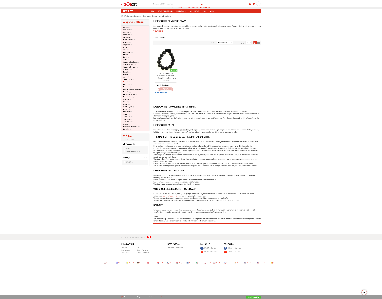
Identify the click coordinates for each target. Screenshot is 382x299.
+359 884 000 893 (205, 8)
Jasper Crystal (128, 79)
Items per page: (240, 43)
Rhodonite (127, 112)
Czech (171, 263)
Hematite (127, 72)
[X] (122, 297)
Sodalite (126, 114)
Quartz (126, 104)
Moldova (275, 263)
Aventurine (127, 37)
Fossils (126, 57)
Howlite (126, 74)
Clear (145, 144)
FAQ (138, 248)
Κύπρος (239, 263)
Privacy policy (125, 250)
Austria (152, 263)
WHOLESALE (194, 11)
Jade (126, 77)
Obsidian (127, 99)
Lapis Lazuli (127, 84)
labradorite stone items (171, 196)
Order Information (142, 250)
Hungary (181, 263)
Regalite (126, 109)
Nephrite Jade (128, 97)
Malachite (127, 87)
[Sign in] (250, 3)
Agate (126, 27)
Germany (142, 263)
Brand (126, 158)
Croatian (161, 263)
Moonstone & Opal (130, 94)
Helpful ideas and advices (175, 248)
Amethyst (127, 32)
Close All (125, 24)
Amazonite (127, 30)
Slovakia (218, 263)
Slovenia (228, 263)
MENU (126, 11)
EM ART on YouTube (210, 252)
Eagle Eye (127, 129)
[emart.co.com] (129, 4)
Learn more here (159, 297)
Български (109, 263)
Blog (204, 11)
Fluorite (126, 55)
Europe (191, 263)
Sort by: (213, 43)
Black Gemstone (129, 40)
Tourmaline (127, 119)
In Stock (129, 148)
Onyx (126, 102)
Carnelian (127, 42)
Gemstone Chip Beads (131, 62)
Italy (200, 263)
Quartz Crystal (128, 107)
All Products (129, 144)
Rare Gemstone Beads (131, 127)
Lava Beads (128, 52)
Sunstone (127, 69)
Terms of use (125, 252)
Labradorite (127, 82)
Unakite (126, 124)
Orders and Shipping (143, 252)
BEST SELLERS (181, 11)
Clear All (132, 139)
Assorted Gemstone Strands (133, 89)
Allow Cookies (253, 297)
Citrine (126, 47)
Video (212, 11)
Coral (126, 50)
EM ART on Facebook (210, 248)
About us (124, 248)
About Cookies (125, 255)
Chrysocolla (127, 45)
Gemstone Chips (129, 64)
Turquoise (127, 122)
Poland (209, 263)
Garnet (126, 59)
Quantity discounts (133, 151)
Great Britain (250, 263)
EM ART (129, 162)
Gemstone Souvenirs (130, 67)
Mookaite (127, 92)
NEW (152, 11)
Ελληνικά (121, 263)
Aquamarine (127, 35)
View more (158, 30)
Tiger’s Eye (127, 117)
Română (131, 263)
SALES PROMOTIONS (165, 11)
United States (264, 263)
